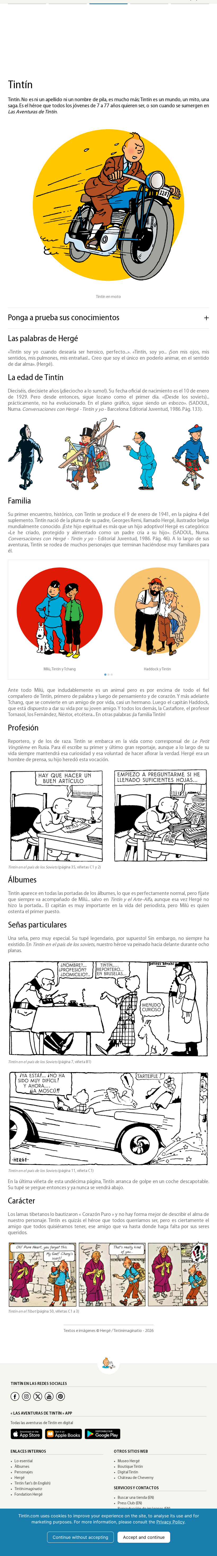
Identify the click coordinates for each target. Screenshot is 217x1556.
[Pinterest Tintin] (60, 1396)
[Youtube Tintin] (49, 1396)
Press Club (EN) (130, 1503)
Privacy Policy (170, 1521)
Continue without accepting (80, 1537)
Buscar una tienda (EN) (136, 1498)
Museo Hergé (129, 1461)
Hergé (20, 1478)
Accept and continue (144, 1537)
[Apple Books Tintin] (65, 1436)
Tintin (28, 1489)
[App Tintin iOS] (28, 1436)
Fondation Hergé (29, 1495)
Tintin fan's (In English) (33, 1484)
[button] (194, 618)
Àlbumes (22, 1467)
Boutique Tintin (130, 1467)
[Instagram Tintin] (26, 1396)
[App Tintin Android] (104, 1436)
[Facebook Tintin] (15, 1396)
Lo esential (24, 1461)
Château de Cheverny (135, 1478)
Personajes (24, 1472)
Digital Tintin (128, 1472)
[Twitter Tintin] (37, 1396)
